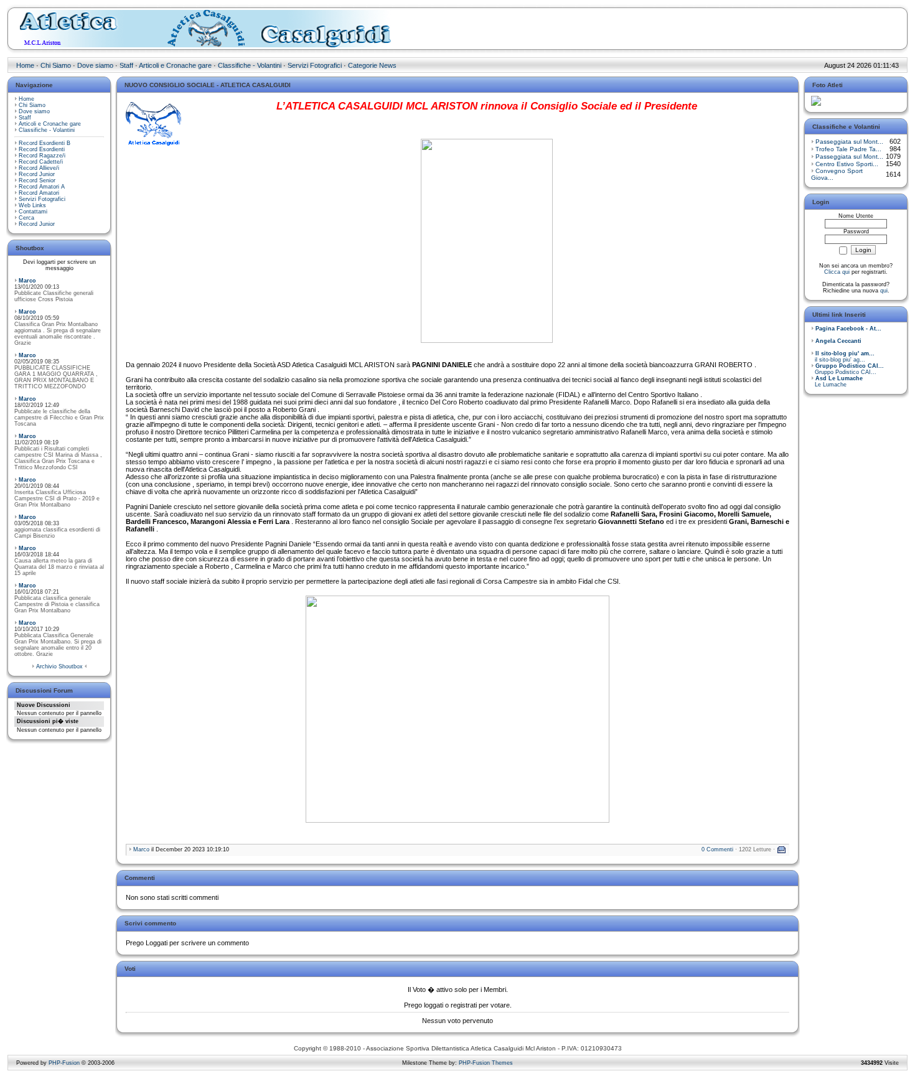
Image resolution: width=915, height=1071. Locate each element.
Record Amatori (39, 193)
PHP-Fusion (64, 1063)
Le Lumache (837, 381)
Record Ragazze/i (42, 155)
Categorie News (372, 65)
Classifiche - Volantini (249, 65)
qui (884, 291)
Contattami (33, 211)
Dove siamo (95, 65)
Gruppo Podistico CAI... (847, 369)
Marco (27, 281)
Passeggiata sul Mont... (849, 141)
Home (25, 65)
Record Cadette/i (41, 162)
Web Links (32, 205)
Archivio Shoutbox (59, 666)
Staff (126, 65)
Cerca (26, 218)
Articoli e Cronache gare (175, 65)
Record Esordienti (42, 149)
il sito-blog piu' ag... (843, 356)
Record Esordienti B (44, 143)
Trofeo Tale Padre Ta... (848, 149)
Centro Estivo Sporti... (846, 164)
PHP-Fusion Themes (486, 1063)
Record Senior (37, 180)
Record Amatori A (42, 187)
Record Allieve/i (39, 168)
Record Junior (37, 174)
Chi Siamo (55, 65)
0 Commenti (717, 849)
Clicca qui (837, 272)
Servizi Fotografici (315, 65)
